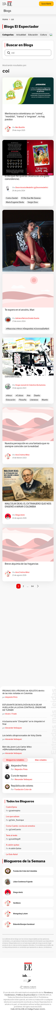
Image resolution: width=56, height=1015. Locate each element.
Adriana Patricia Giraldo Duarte (27, 318)
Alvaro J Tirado (11, 714)
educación (10, 400)
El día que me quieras (30, 198)
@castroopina (14, 810)
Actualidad (21, 34)
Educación (33, 34)
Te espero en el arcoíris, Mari (19, 309)
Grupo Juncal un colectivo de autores (30, 385)
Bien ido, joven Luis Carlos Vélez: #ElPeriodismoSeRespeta (17, 748)
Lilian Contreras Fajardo (23, 882)
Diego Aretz (20, 515)
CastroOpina (11, 807)
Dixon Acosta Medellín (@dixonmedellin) (31, 187)
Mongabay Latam (20, 913)
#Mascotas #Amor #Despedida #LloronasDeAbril (27, 328)
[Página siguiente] (38, 586)
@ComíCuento (15, 829)
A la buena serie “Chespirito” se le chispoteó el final (23, 722)
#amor (9, 395)
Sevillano (17, 903)
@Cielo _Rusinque (16, 820)
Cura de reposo (19, 775)
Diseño (37, 395)
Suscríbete (46, 3)
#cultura (19, 395)
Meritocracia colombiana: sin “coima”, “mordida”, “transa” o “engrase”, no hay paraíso (25, 116)
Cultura (43, 34)
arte (28, 395)
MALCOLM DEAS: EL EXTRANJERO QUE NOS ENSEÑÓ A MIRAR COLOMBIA (28, 505)
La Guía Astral (12, 854)
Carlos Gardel (12, 198)
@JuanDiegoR (14, 839)
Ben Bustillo (20, 127)
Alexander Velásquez (13, 728)
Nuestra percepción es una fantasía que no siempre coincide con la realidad (27, 445)
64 (32, 586)
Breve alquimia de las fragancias (21, 563)
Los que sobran (12, 816)
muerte (45, 400)
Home (5, 19)
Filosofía (22, 400)
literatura (34, 400)
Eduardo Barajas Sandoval (23, 924)
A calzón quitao (12, 845)
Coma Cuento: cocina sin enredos (20, 826)
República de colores (22, 785)
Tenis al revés (11, 835)
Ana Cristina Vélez (22, 455)
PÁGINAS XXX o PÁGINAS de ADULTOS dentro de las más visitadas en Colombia (23, 692)
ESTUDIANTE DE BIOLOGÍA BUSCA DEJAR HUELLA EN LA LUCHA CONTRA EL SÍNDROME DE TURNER (24, 707)
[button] (52, 35)
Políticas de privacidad (25, 995)
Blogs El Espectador (21, 26)
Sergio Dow (33, 202)
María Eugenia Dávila (15, 202)
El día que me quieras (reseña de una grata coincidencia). (27, 178)
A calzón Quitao (15, 848)
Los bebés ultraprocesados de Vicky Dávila (22, 735)
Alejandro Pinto (11, 697)
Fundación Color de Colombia (23, 789)
